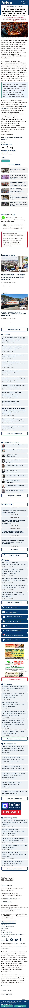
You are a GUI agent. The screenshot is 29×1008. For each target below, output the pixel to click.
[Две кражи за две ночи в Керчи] (5, 169)
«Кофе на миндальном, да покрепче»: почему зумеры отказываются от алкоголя (18, 184)
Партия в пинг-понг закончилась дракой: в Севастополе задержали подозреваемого (17, 191)
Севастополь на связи (11, 607)
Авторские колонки (7, 926)
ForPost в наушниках (13, 640)
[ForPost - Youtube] (16, 940)
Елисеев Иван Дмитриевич (14, 490)
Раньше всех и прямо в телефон (16, 626)
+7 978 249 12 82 (6, 902)
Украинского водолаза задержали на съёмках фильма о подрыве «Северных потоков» (14, 571)
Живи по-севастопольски (14, 635)
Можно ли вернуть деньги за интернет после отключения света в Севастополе (14, 854)
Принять (20, 1006)
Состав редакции (6, 932)
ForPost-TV (4, 928)
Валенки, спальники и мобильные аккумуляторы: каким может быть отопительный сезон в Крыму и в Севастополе (13, 276)
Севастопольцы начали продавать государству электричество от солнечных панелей (13, 695)
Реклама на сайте (6, 885)
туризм (23, 308)
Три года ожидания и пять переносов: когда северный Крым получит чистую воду (13, 704)
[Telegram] (12, 147)
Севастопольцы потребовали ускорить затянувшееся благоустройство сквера (12, 394)
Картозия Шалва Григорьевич (15, 475)
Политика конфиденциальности (8, 1003)
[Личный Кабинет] (22, 2)
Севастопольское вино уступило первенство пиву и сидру (18, 197)
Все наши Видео (11, 612)
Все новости (5, 924)
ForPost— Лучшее (19, 944)
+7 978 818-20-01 (6, 991)
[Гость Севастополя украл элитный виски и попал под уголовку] (5, 176)
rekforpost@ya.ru (6, 994)
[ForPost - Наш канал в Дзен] (23, 940)
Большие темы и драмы (14, 630)
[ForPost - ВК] (11, 940)
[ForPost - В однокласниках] (20, 940)
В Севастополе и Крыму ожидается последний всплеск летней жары (13, 420)
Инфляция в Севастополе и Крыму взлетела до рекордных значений (13, 379)
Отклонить (7, 1006)
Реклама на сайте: (6, 986)
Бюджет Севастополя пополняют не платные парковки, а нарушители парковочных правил (14, 348)
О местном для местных (14, 617)
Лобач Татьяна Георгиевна (14, 465)
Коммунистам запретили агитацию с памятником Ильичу (14, 427)
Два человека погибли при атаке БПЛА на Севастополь (13, 356)
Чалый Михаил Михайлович (15, 485)
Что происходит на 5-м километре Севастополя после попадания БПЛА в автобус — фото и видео (14, 339)
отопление (22, 270)
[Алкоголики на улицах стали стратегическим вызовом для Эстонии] (5, 203)
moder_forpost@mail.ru (12, 899)
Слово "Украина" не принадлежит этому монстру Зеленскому (14, 511)
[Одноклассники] (7, 147)
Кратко (3, 930)
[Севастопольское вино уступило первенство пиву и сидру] (5, 196)
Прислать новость (14, 330)
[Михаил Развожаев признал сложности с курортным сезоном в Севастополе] (14, 295)
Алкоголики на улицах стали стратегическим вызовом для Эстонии (18, 204)
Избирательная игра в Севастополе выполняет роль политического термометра (13, 542)
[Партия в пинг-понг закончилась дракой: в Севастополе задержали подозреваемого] (5, 189)
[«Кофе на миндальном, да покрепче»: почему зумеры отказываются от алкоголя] (5, 182)
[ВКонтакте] (3, 147)
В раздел (14, 550)
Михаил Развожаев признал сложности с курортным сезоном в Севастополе (13, 313)
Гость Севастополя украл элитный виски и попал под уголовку (18, 177)
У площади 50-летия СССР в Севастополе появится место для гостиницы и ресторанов (13, 759)
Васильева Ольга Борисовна (15, 450)
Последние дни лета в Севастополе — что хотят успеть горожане (14, 386)
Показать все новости (14, 433)
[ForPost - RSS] (7, 940)
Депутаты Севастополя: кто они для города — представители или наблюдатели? (13, 522)
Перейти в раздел (14, 496)
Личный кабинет (14, 555)
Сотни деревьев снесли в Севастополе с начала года (11, 402)
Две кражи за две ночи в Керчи (17, 170)
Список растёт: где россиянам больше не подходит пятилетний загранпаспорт (13, 594)
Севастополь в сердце (13, 621)
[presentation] (4, 286)
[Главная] (7, 2)
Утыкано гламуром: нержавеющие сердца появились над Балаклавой (13, 532)
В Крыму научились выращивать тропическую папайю (13, 372)
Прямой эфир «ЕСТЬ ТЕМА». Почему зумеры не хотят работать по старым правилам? (14, 822)
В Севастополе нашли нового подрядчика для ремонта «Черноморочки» (11, 784)
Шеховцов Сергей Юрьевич (15, 445)
